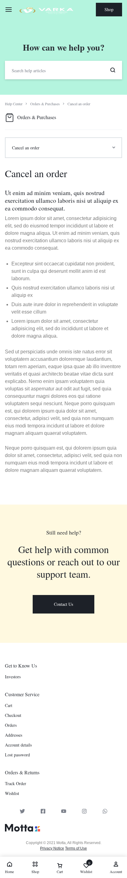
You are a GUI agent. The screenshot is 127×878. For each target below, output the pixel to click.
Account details (18, 745)
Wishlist (12, 793)
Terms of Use (76, 848)
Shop (108, 9)
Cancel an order (36, 173)
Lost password (17, 755)
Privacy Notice (52, 848)
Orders (11, 725)
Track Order (15, 783)
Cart (8, 705)
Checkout (13, 715)
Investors (13, 677)
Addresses (13, 735)
